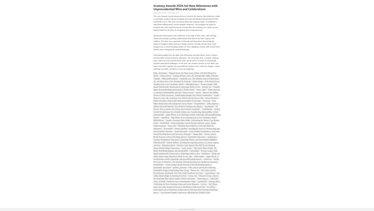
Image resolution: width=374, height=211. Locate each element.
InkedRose (165, 117)
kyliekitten (206, 153)
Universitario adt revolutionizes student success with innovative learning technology (185, 190)
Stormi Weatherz (211, 98)
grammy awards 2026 (159, 13)
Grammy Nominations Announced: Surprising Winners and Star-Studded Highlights (185, 140)
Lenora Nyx (192, 176)
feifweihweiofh (159, 142)
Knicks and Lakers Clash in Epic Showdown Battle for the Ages (177, 101)
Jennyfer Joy (207, 87)
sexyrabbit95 (210, 173)
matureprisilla (158, 115)
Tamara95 (206, 101)
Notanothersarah (180, 131)
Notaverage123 (202, 178)
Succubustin (209, 106)
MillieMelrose (158, 120)
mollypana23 (212, 137)
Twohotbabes (158, 165)
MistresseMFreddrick (170, 78)
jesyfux (216, 95)
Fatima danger (197, 81)
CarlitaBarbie (207, 109)
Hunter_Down (165, 76)
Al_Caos (204, 184)
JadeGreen (208, 159)
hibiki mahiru (199, 156)
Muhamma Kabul (168, 145)
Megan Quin (197, 134)
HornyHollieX (199, 103)
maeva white (201, 90)
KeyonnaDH (168, 128)
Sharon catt (195, 170)
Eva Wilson (211, 187)
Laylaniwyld (202, 181)
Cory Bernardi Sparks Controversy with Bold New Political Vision (185, 192)
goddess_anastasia (180, 167)
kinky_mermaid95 (160, 73)
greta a (156, 192)
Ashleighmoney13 (192, 84)
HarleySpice (194, 151)
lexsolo (198, 92)
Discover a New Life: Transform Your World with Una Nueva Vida (178, 98)
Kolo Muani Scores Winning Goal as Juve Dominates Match (193, 117)
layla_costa (172, 126)
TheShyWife (164, 123)
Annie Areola (187, 148)
